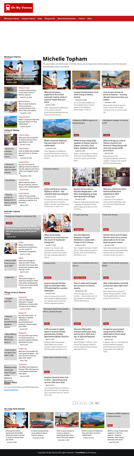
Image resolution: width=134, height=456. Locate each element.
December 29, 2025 (81, 100)
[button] (128, 18)
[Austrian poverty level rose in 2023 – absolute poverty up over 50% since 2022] (57, 365)
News (89, 18)
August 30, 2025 (80, 151)
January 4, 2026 (50, 105)
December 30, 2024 (81, 291)
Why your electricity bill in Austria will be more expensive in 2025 (114, 191)
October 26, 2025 (51, 148)
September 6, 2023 (26, 288)
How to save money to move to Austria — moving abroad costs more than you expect (115, 96)
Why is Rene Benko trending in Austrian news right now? (115, 284)
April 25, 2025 (109, 153)
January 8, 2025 (50, 293)
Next (97, 403)
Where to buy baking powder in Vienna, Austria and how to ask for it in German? (29, 199)
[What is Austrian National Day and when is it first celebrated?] (57, 128)
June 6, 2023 (24, 329)
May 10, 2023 (24, 345)
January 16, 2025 (51, 197)
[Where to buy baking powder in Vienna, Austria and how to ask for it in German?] (10, 199)
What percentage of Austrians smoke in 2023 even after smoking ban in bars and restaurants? (28, 281)
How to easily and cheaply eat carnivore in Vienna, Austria (85, 285)
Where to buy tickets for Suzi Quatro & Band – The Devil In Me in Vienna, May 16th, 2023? (29, 354)
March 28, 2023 (24, 376)
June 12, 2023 (24, 189)
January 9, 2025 (109, 245)
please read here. (11, 390)
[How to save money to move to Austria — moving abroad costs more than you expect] (116, 80)
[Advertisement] (67, 37)
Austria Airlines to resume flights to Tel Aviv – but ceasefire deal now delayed (56, 191)
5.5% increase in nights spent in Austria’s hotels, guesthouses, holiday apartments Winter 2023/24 (56, 333)
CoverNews (80, 452)
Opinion (47, 278)
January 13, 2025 (51, 245)
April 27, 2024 (50, 339)
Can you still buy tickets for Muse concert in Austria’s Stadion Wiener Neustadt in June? (28, 338)
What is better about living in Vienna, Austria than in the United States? (29, 184)
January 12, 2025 (80, 245)
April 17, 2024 (24, 272)
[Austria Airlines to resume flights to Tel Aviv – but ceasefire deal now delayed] (57, 176)
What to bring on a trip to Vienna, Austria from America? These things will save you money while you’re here (115, 145)
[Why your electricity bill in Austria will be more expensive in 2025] (116, 176)
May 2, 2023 (23, 360)
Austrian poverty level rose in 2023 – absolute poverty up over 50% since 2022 (56, 380)
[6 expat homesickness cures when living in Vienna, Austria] (86, 80)
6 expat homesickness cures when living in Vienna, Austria (86, 94)
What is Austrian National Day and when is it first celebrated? (55, 143)
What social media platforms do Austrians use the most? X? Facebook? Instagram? (56, 239)
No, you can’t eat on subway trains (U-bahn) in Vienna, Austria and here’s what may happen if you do (29, 168)
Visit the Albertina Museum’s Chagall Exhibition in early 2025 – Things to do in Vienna (85, 239)
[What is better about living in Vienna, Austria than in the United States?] (10, 184)
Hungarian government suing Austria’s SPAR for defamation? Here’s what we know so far (114, 333)
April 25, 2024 (50, 385)
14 (91, 403)
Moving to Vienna (11, 18)
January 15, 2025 (80, 199)
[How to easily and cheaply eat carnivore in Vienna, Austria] (86, 271)
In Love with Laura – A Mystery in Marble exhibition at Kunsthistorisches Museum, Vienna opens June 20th (28, 320)
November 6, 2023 (25, 176)
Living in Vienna (28, 18)
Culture (81, 18)
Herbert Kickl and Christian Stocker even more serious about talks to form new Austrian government (115, 239)
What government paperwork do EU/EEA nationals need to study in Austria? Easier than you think (55, 97)
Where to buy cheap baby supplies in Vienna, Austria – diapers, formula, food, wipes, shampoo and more (86, 144)
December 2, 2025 (110, 102)
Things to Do (49, 18)
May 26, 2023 (24, 205)
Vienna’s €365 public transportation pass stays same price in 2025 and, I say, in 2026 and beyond (85, 333)
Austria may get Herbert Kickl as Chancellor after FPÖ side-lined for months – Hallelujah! (56, 287)
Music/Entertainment (67, 18)
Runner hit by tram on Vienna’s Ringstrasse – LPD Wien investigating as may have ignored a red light (85, 193)
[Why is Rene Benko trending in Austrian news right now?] (116, 271)
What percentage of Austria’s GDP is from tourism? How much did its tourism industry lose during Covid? (28, 264)
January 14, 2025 (110, 197)
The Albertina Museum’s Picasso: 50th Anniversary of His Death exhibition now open (29, 370)
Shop (40, 18)
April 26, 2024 (109, 339)
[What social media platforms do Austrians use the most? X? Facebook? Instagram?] (57, 222)
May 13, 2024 (109, 288)
